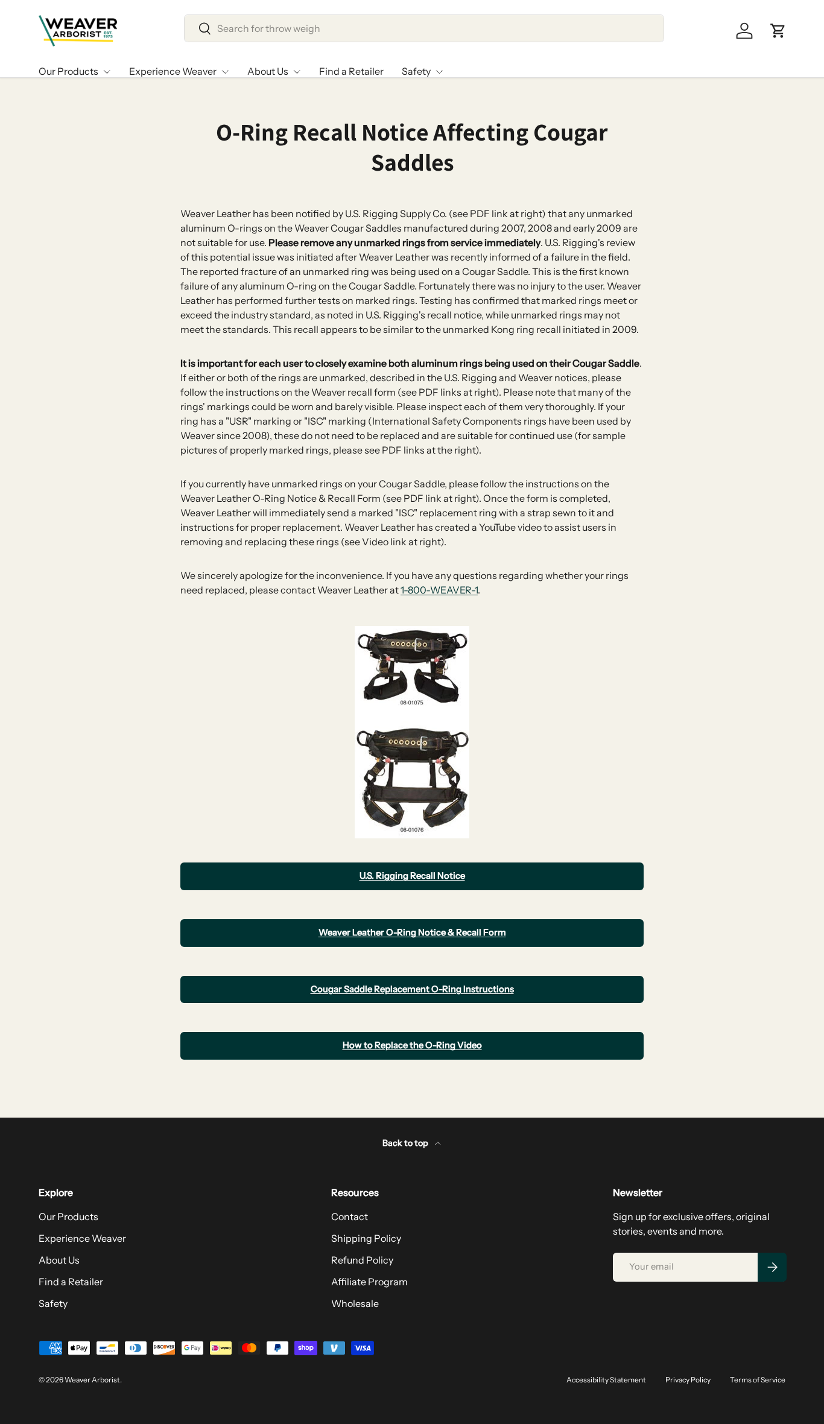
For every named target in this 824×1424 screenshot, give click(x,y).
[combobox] (424, 28)
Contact (349, 1216)
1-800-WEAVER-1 (439, 590)
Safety (416, 71)
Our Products (68, 71)
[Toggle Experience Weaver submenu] (225, 72)
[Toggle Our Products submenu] (107, 72)
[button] (778, 30)
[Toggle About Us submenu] (297, 72)
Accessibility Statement (606, 1379)
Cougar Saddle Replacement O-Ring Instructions (412, 989)
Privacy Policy (688, 1379)
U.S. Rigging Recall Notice (412, 875)
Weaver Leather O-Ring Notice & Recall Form (412, 932)
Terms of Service (757, 1379)
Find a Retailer (351, 71)
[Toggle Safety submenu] (439, 72)
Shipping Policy (366, 1238)
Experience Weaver (173, 71)
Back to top (406, 1143)
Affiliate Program (369, 1282)
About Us (267, 71)
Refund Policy (362, 1260)
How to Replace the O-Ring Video (412, 1045)
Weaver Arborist (92, 1379)
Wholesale (355, 1303)
